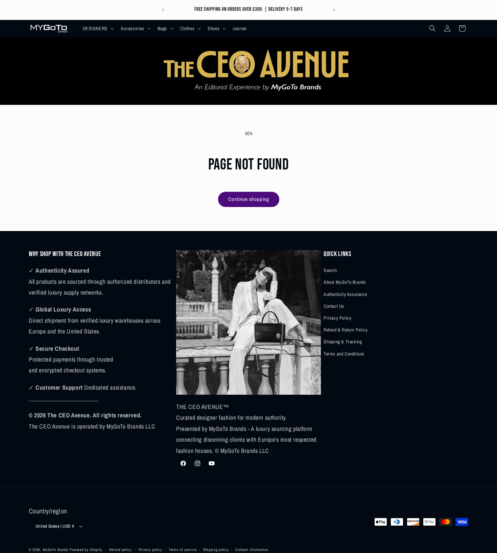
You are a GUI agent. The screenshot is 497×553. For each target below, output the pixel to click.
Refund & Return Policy (346, 330)
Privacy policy (150, 549)
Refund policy (120, 549)
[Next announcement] (334, 9)
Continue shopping (248, 199)
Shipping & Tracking (343, 342)
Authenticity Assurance (345, 294)
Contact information (251, 549)
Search (330, 270)
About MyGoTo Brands (345, 282)
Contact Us (334, 306)
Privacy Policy (337, 318)
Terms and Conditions (344, 353)
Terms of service (182, 549)
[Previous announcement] (163, 9)
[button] (98, 28)
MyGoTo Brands (56, 549)
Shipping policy (216, 549)
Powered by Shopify (86, 549)
